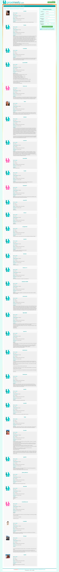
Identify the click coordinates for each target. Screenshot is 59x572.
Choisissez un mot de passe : (42, 21)
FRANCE (8, 8)
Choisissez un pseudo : (42, 19)
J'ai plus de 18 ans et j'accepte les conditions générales (47, 28)
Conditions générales (32, 569)
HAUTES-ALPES (21, 8)
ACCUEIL (5, 8)
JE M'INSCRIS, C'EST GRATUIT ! (47, 26)
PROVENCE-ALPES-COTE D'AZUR (14, 8)
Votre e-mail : (42, 16)
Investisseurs (22, 569)
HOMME (16, 50)
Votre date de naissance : (42, 24)
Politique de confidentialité (38, 569)
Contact (20, 569)
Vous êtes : (42, 11)
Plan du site (43, 569)
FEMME (16, 160)
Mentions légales (27, 569)
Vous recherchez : (42, 14)
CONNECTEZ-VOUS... (51, 2)
